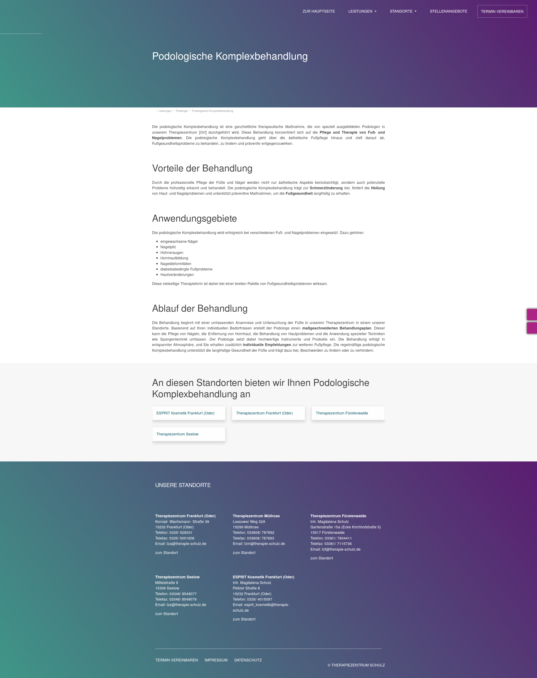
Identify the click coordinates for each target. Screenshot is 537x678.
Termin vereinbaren (502, 11)
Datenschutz (248, 659)
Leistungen (360, 11)
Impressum (216, 659)
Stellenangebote (448, 11)
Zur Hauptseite (319, 11)
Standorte (402, 11)
